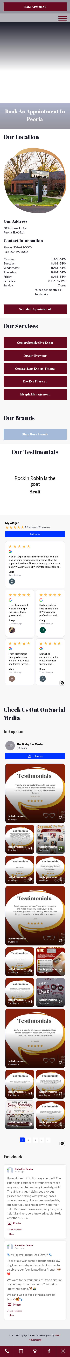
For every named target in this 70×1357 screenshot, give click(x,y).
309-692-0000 (22, 247)
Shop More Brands (35, 434)
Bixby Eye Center (24, 1169)
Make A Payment (35, 6)
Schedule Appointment (35, 309)
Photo (17, 1223)
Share (11, 1234)
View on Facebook (14, 1229)
